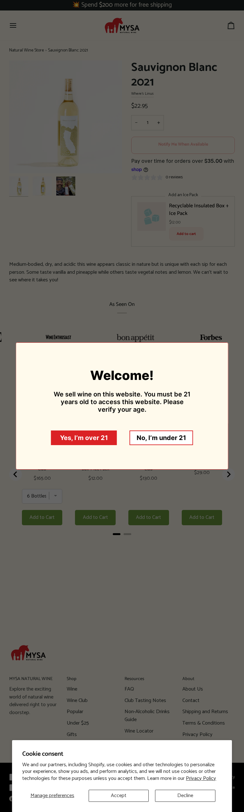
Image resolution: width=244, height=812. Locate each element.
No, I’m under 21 (161, 438)
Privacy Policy (201, 778)
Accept (118, 795)
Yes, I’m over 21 (84, 438)
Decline (185, 795)
